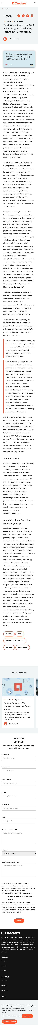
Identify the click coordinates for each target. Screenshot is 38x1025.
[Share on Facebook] (27, 15)
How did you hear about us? (11, 862)
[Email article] (32, 15)
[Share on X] (23, 15)
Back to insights (9, 16)
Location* (5, 850)
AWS (19, 634)
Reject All (27, 1016)
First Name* (5, 754)
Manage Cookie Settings (11, 1016)
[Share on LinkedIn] (18, 15)
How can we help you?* (9, 830)
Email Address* (7, 779)
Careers (3, 985)
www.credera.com (12, 513)
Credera (23, 73)
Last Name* (5, 767)
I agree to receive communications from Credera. (20, 898)
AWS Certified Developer (14, 640)
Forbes (28, 274)
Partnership (22, 647)
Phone (4, 792)
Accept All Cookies (9, 1021)
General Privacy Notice (9, 1010)
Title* (3, 817)
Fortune (29, 268)
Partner (9, 647)
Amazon (9, 634)
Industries (4, 961)
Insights (3, 970)
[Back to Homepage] (19, 3)
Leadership (4, 981)
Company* (5, 804)
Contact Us (4, 990)
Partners (3, 966)
